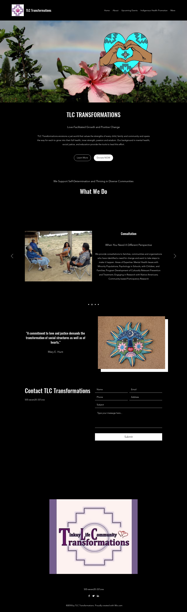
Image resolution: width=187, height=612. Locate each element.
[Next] (175, 256)
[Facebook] (89, 595)
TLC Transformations (38, 10)
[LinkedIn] (97, 595)
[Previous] (12, 256)
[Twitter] (93, 595)
